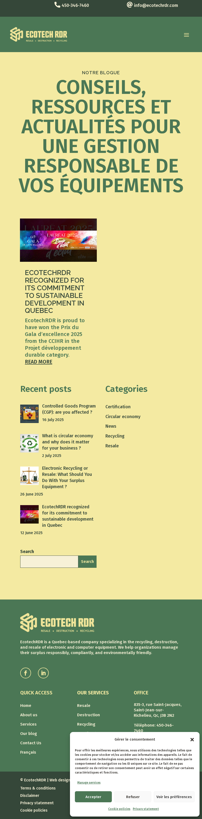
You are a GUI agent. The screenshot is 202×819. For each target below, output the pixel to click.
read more (38, 362)
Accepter (93, 797)
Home (25, 706)
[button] (192, 739)
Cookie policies (119, 809)
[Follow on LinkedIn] (43, 673)
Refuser (133, 797)
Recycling (114, 436)
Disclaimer (29, 796)
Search (27, 551)
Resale (112, 446)
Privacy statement (146, 809)
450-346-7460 (75, 5)
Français (28, 753)
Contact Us (30, 743)
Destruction (88, 715)
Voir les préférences (174, 797)
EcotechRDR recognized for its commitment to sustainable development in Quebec (54, 292)
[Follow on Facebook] (25, 673)
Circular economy (122, 416)
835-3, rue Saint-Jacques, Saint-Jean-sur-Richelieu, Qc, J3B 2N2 (158, 710)
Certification (118, 407)
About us (28, 715)
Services (28, 725)
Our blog (28, 734)
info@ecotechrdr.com (156, 5)
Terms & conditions (38, 788)
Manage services (89, 782)
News (110, 426)
